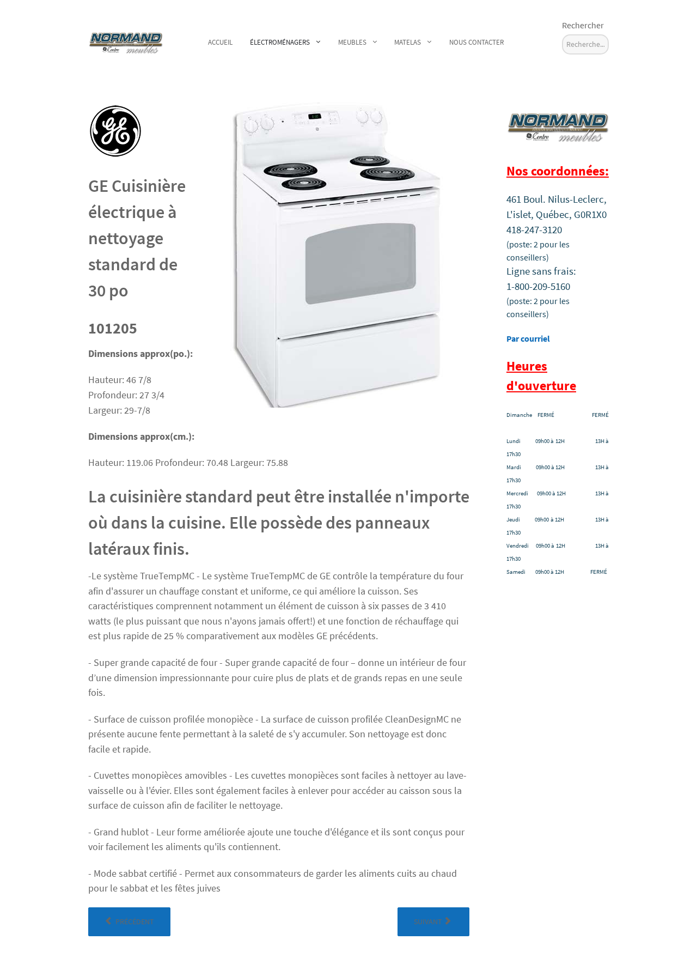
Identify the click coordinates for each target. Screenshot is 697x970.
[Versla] (125, 40)
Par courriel (528, 338)
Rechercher (583, 25)
